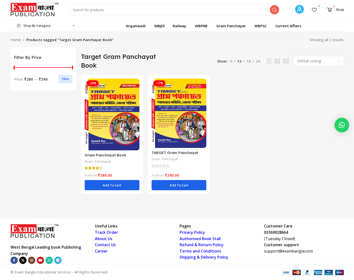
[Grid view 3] (277, 61)
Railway (179, 25)
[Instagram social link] (31, 260)
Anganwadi (135, 25)
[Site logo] (34, 9)
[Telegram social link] (58, 260)
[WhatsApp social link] (49, 260)
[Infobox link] (299, 9)
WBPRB (201, 25)
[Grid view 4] (286, 61)
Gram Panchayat (231, 25)
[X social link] (23, 260)
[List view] (269, 61)
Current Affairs (288, 25)
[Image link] (34, 230)
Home (15, 39)
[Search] (274, 9)
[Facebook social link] (14, 260)
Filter (65, 79)
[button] (112, 185)
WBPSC (260, 25)
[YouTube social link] (40, 260)
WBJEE (159, 25)
